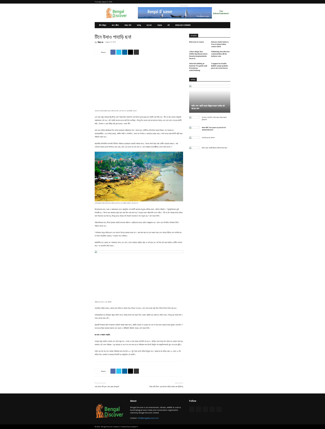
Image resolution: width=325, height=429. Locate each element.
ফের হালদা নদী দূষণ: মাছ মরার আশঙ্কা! (107, 386)
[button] (208, 2)
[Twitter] (224, 2)
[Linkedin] (220, 2)
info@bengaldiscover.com (148, 418)
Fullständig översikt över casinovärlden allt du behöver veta (220, 54)
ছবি (169, 25)
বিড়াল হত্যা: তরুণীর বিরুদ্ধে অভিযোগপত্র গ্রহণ (214, 148)
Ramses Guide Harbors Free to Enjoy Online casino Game (220, 44)
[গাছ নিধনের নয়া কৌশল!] (194, 140)
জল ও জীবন (115, 25)
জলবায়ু (139, 25)
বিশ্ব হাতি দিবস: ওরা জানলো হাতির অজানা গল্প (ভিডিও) (166, 386)
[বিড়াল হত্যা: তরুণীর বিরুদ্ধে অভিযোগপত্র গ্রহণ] (194, 150)
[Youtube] (228, 2)
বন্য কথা (149, 25)
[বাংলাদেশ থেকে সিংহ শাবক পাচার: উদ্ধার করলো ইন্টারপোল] (194, 120)
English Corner (183, 25)
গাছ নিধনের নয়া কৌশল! (208, 138)
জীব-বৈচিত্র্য (102, 25)
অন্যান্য (159, 25)
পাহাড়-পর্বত (127, 25)
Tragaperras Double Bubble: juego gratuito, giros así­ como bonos (219, 66)
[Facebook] (212, 2)
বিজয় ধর (100, 42)
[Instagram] (216, 2)
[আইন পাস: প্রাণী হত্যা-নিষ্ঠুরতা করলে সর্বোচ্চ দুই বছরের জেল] (209, 99)
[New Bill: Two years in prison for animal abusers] (194, 130)
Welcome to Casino (196, 42)
